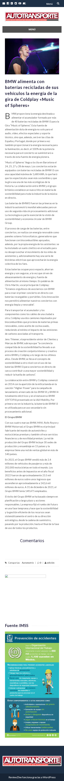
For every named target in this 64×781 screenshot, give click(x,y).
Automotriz (28, 562)
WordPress (49, 777)
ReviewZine (15, 777)
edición (50, 562)
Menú (49, 3)
